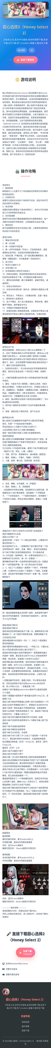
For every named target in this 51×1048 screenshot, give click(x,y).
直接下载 (25, 1030)
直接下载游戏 (27, 59)
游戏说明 (25, 1022)
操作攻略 (25, 1026)
